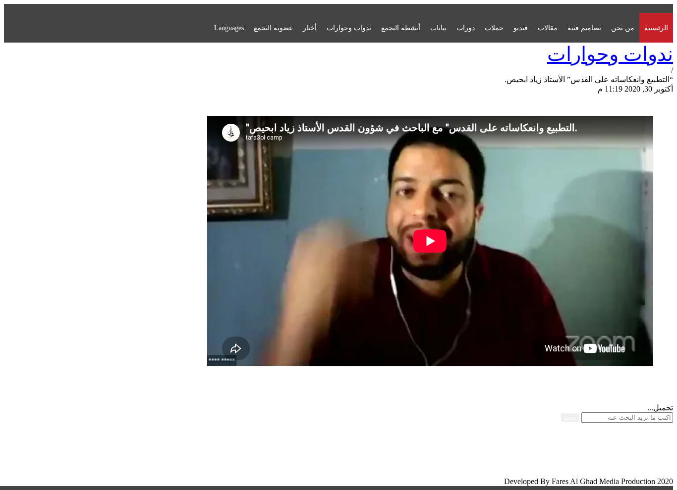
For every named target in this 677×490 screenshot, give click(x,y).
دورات (465, 28)
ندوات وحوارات (349, 28)
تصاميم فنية (584, 28)
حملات (494, 28)
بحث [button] (570, 417)
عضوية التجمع (273, 28)
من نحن (622, 28)
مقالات (548, 28)
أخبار (310, 28)
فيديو (520, 28)
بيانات (438, 28)
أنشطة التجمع (400, 28)
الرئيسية (656, 28)
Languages (229, 28)
